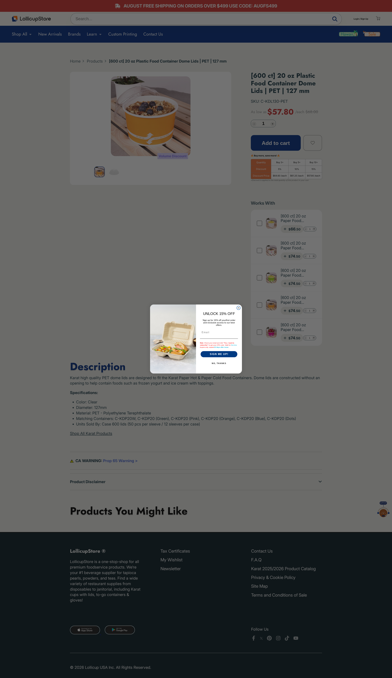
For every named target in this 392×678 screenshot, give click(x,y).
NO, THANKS (219, 363)
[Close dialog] (238, 308)
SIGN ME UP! (219, 354)
